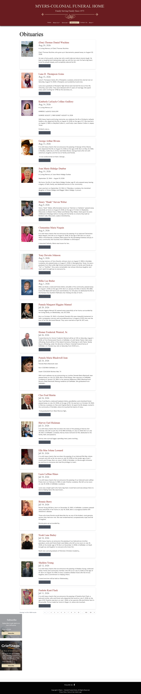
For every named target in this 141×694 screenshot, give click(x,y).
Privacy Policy (63, 692)
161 (90, 612)
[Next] (94, 612)
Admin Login (78, 692)
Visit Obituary (44, 66)
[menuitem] (49, 23)
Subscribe (11, 633)
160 (86, 612)
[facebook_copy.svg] (74, 684)
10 (78, 612)
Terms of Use (70, 692)
